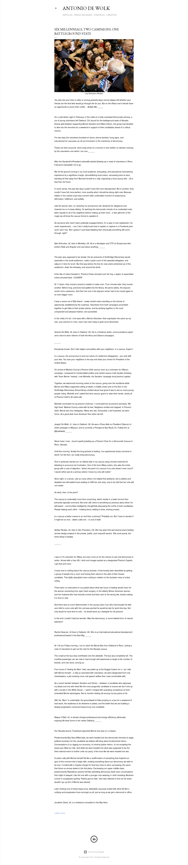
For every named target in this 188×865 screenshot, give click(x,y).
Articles (68, 15)
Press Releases (83, 15)
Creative (112, 15)
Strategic (99, 15)
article (62, 813)
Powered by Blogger (96, 852)
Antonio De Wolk (86, 8)
